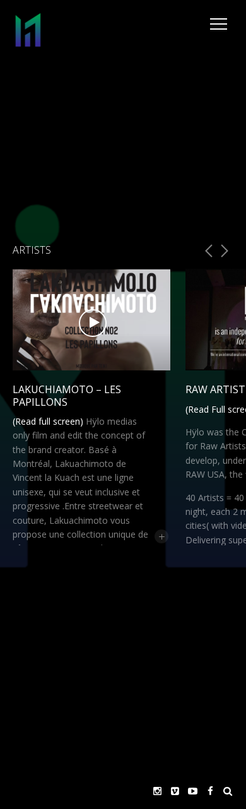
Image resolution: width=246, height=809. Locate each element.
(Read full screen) (48, 421)
